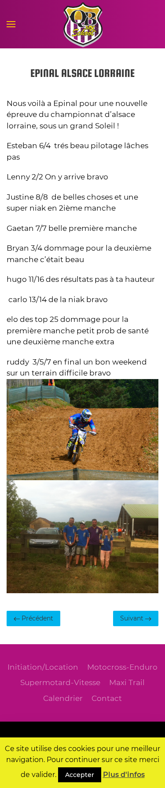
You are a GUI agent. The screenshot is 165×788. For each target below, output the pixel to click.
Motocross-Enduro (122, 667)
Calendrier (63, 698)
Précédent (36, 618)
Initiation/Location (42, 667)
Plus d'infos (124, 774)
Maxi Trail (127, 682)
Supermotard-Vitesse (60, 682)
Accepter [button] (79, 775)
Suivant (132, 618)
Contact (107, 698)
